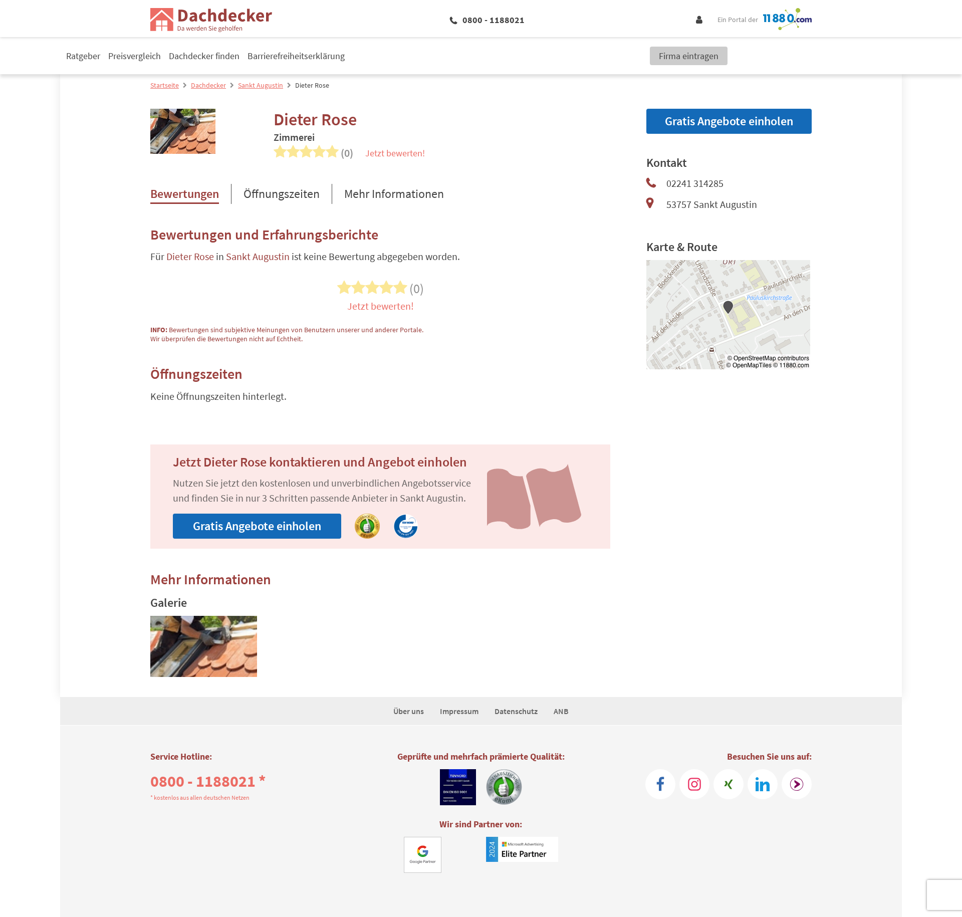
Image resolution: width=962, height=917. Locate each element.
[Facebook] (660, 784)
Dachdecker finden (204, 56)
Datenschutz (516, 711)
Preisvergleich (134, 56)
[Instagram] (694, 784)
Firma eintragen (688, 56)
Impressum (459, 711)
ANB (561, 711)
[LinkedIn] (763, 784)
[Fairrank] (797, 784)
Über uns (408, 711)
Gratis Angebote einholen (257, 526)
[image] (203, 646)
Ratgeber (83, 56)
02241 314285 (695, 183)
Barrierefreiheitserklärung (296, 56)
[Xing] (728, 784)
